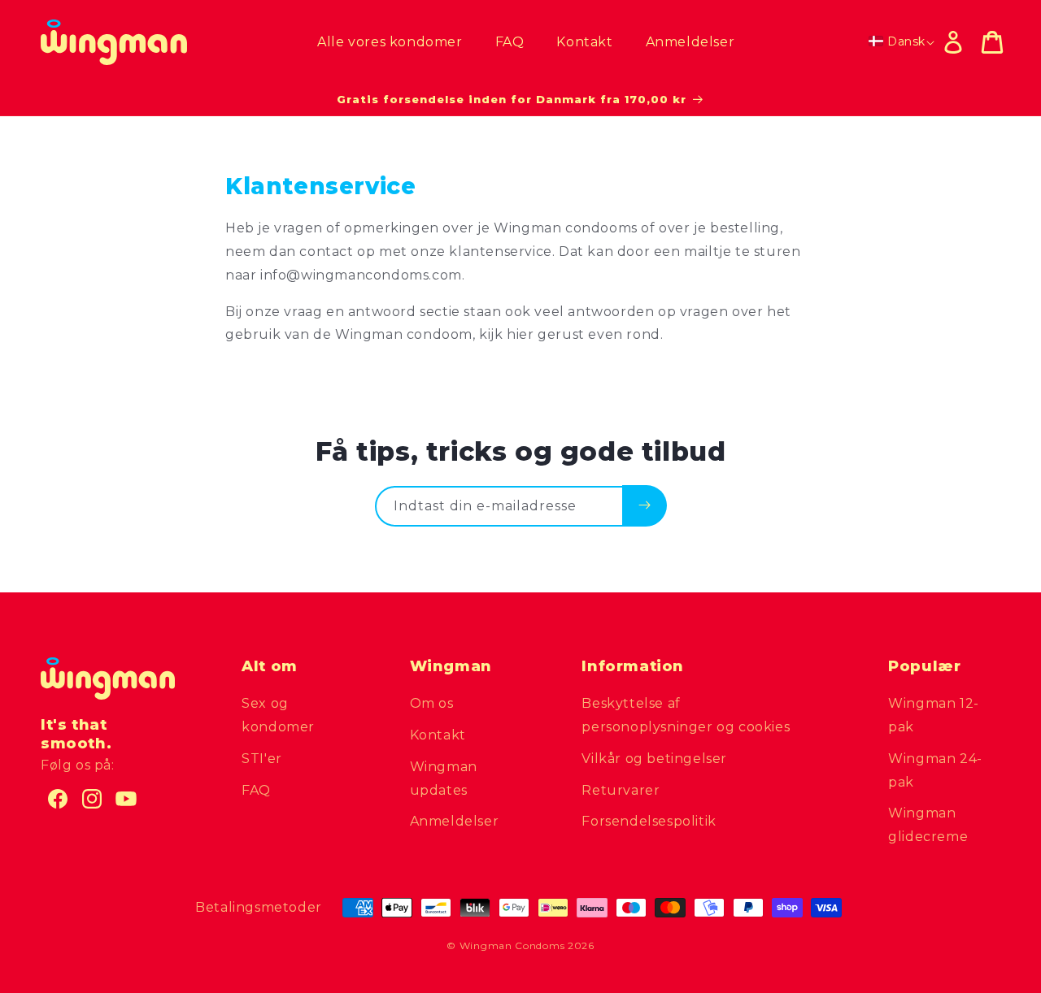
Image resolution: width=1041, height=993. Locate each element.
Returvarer (620, 790)
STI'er (262, 758)
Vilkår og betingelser (654, 758)
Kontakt (438, 735)
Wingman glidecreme (928, 824)
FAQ (256, 790)
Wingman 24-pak (935, 770)
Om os (432, 703)
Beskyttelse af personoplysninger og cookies (685, 715)
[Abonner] (644, 505)
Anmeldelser (454, 821)
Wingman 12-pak (933, 715)
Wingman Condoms (512, 945)
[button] (992, 42)
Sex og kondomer (278, 715)
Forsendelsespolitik (648, 821)
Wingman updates (443, 778)
